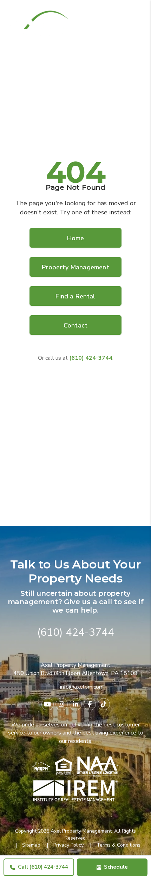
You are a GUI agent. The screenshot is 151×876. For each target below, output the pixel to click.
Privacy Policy (68, 845)
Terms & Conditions (118, 845)
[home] (36, 23)
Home (75, 238)
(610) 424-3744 (75, 632)
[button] (47, 704)
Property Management (75, 267)
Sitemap (31, 845)
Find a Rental (75, 296)
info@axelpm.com (82, 687)
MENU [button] (136, 26)
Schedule (116, 866)
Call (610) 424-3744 (43, 866)
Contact (75, 325)
